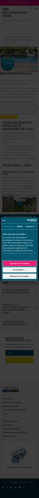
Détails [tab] (19, 226)
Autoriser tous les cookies (19, 263)
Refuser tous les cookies (19, 276)
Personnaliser (18, 270)
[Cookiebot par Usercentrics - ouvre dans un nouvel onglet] (28, 220)
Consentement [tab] (8, 226)
